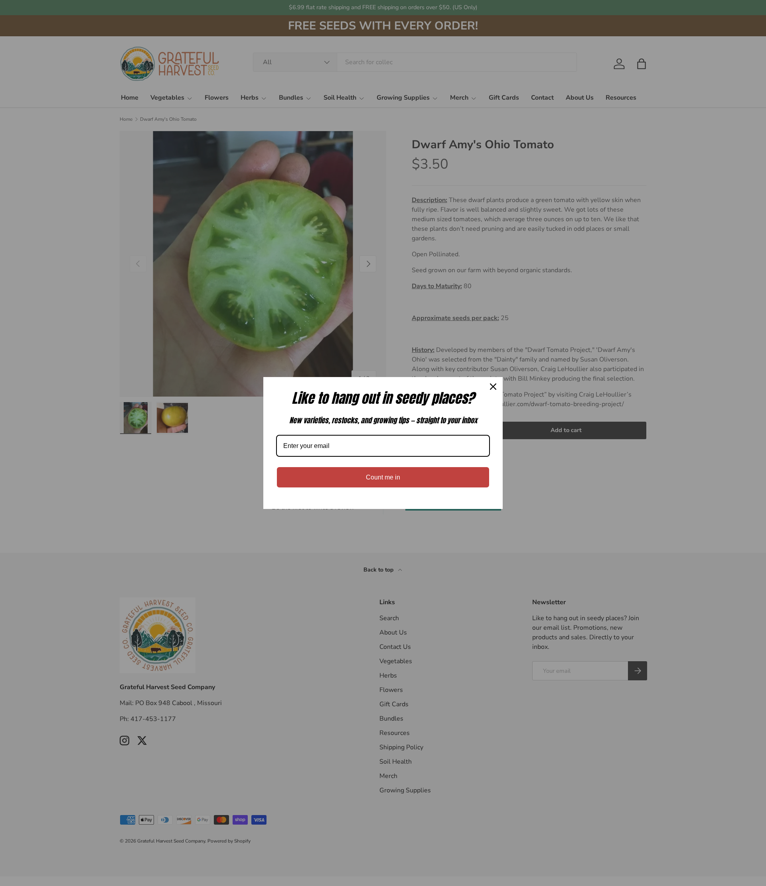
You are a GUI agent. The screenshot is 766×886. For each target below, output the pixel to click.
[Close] (493, 386)
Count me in (383, 477)
